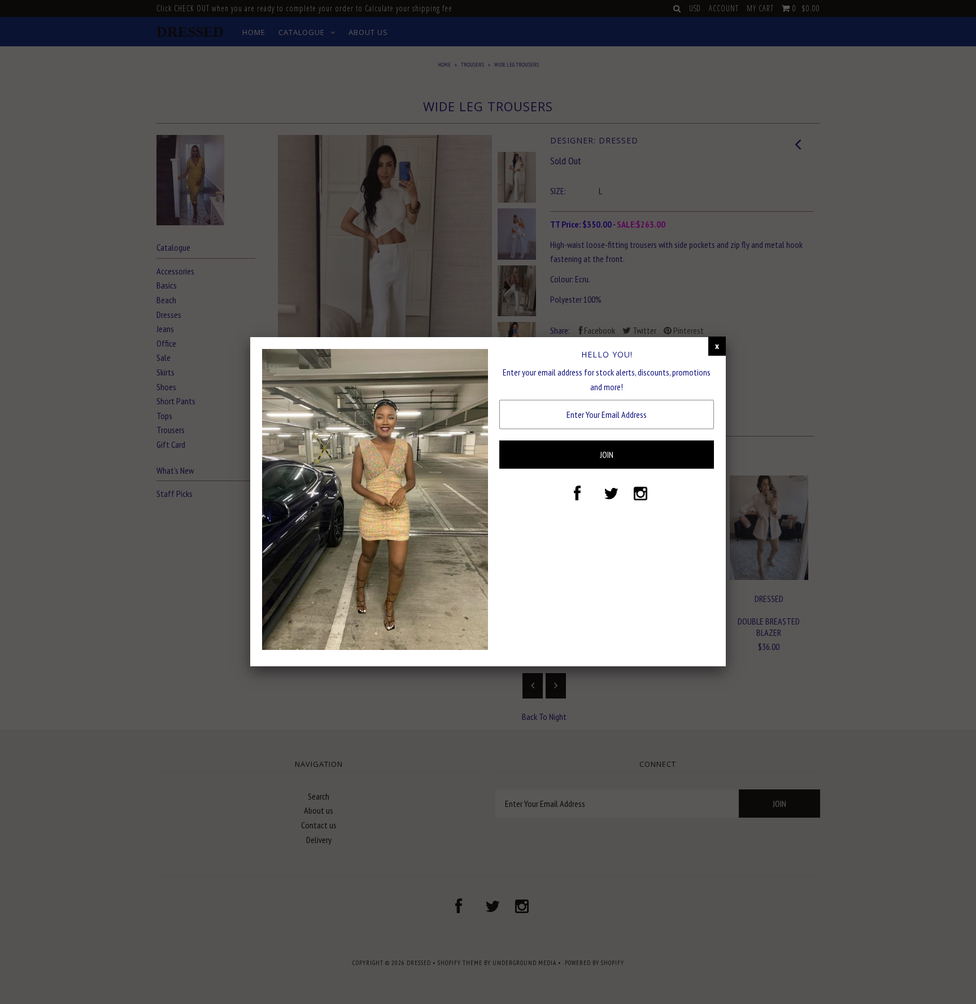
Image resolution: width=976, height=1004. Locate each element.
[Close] (717, 346)
